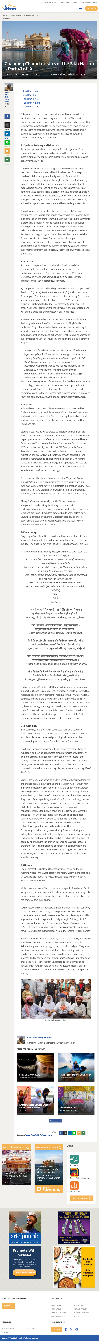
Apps (75, 2)
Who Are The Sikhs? (48, 2)
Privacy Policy (56, 1309)
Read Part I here (30, 91)
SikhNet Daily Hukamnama (79, 1178)
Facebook (7, 121)
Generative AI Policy (58, 1313)
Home (5, 15)
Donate (91, 8)
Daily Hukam (64, 2)
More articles (54, 1121)
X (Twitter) (7, 129)
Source (7, 101)
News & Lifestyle (15, 15)
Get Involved (29, 1329)
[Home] (9, 7)
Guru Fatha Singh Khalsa (39, 1037)
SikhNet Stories (75, 1191)
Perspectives (7, 18)
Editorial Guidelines (81, 1313)
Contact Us (78, 1305)
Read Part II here (31, 94)
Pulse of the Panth (29, 15)
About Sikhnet (56, 1305)
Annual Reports (8, 1329)
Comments (7, 164)
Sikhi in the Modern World (43, 1135)
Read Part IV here (31, 102)
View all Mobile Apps (79, 1198)
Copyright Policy (80, 1309)
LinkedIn (7, 138)
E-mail (7, 155)
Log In (76, 1316)
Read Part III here (31, 98)
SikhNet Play (74, 1165)
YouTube (76, 1329)
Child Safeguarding (58, 1316)
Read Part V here (31, 106)
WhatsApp (7, 147)
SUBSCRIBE (8, 1306)
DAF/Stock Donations (89, 2)
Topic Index (6, 1332)
